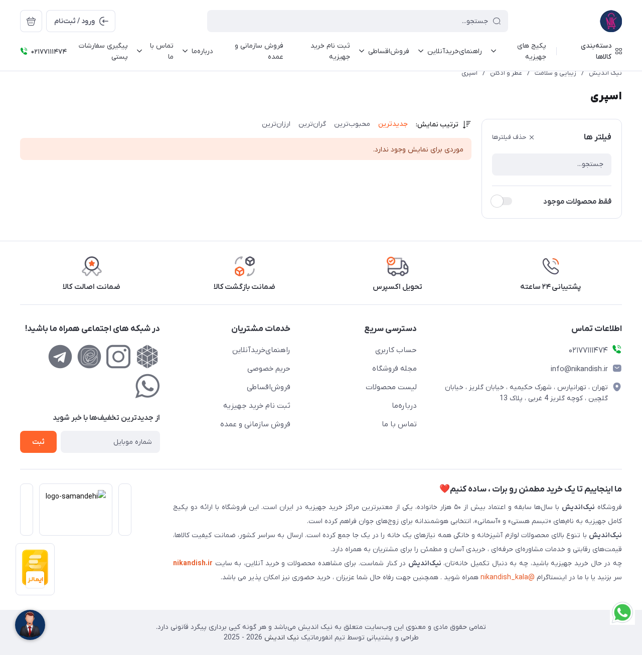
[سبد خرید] (31, 21)
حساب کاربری (396, 350)
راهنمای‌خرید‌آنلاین (261, 350)
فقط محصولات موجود (577, 202)
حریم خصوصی (268, 369)
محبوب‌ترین (352, 124)
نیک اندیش (605, 73)
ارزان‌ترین (276, 124)
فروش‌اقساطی (268, 387)
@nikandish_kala (507, 577)
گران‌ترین (312, 124)
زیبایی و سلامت (555, 73)
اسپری (469, 73)
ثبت (38, 442)
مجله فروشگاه (394, 369)
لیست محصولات (391, 387)
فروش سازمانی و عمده (255, 424)
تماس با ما (399, 424)
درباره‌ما (404, 406)
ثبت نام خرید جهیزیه (256, 406)
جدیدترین (393, 124)
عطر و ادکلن (506, 73)
